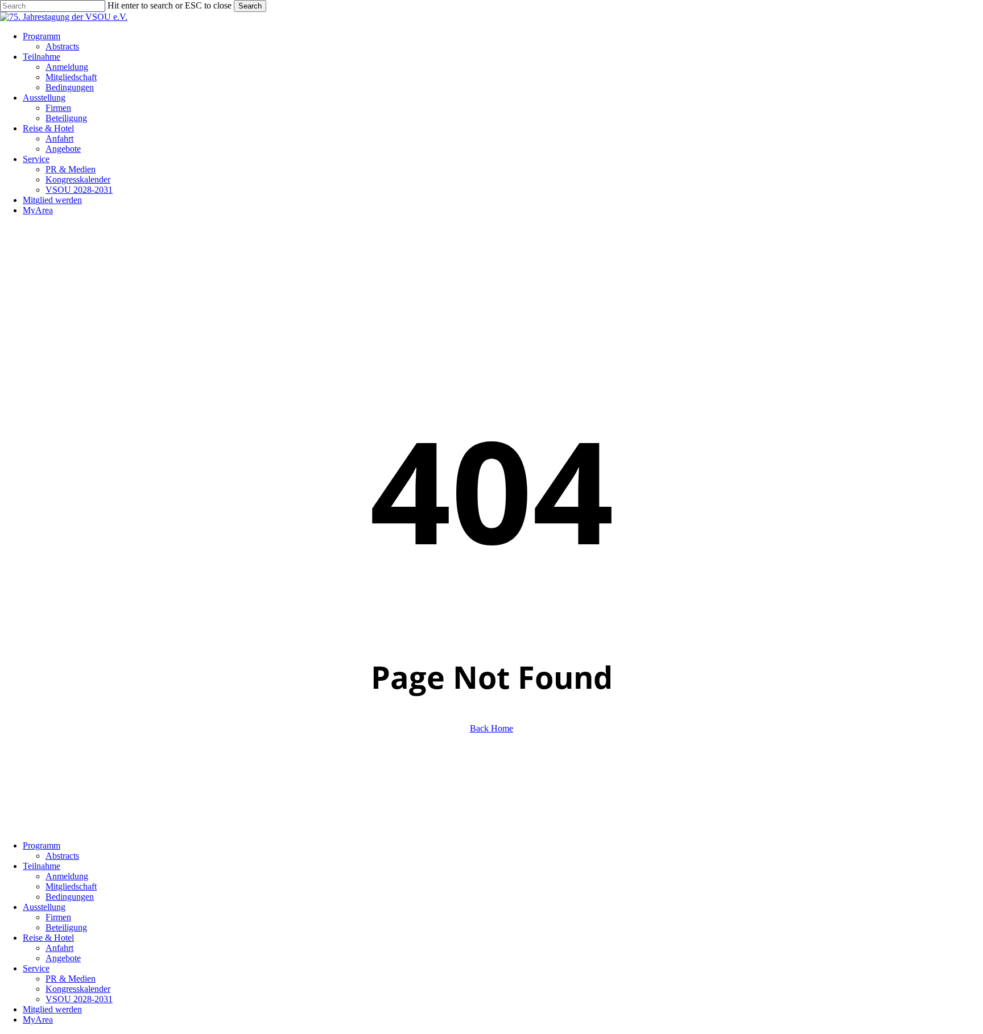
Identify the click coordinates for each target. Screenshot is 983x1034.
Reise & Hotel (48, 937)
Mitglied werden (52, 1009)
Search (250, 6)
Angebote (63, 958)
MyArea (38, 1019)
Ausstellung (44, 907)
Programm (41, 845)
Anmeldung (67, 876)
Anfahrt (59, 948)
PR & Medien (71, 978)
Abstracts (62, 856)
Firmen (58, 917)
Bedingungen (70, 896)
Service (36, 968)
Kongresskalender (78, 989)
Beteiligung (66, 927)
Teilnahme (41, 866)
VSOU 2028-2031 (79, 999)
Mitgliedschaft (71, 886)
